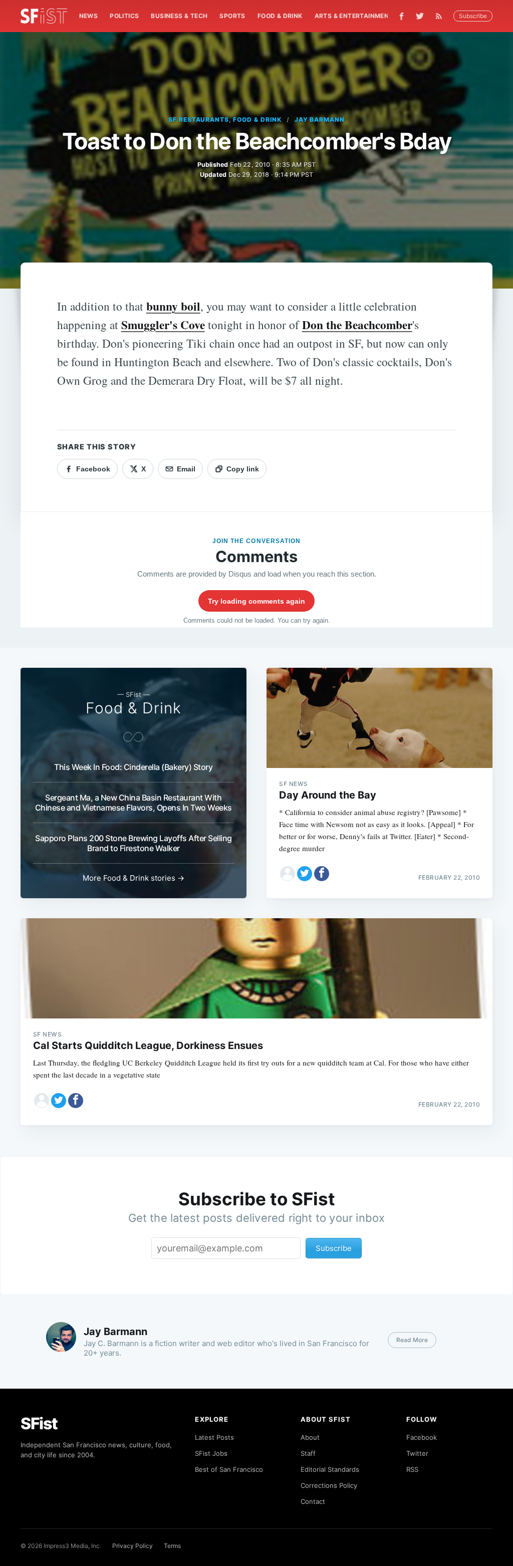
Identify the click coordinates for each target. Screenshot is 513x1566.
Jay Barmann (320, 119)
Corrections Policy (329, 1485)
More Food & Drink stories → (133, 878)
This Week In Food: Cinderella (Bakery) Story (133, 767)
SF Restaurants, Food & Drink (225, 119)
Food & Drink (280, 16)
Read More (412, 1340)
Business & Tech (179, 16)
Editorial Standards (330, 1469)
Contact (313, 1501)
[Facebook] (401, 16)
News (88, 16)
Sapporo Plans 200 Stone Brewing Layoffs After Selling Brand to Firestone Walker (133, 843)
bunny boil (173, 306)
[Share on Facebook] (321, 873)
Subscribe (473, 16)
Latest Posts (214, 1437)
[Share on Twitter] (304, 873)
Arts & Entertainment (354, 16)
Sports (232, 16)
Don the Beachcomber (357, 324)
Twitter (417, 1453)
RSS (412, 1469)
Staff (308, 1453)
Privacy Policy (132, 1545)
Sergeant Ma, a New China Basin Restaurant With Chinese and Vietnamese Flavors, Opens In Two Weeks (133, 803)
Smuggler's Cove (163, 324)
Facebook (421, 1437)
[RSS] (441, 16)
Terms (172, 1545)
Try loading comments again (256, 601)
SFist (39, 1423)
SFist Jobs (211, 1453)
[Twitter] (419, 16)
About (310, 1437)
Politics (124, 16)
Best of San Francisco (229, 1469)
